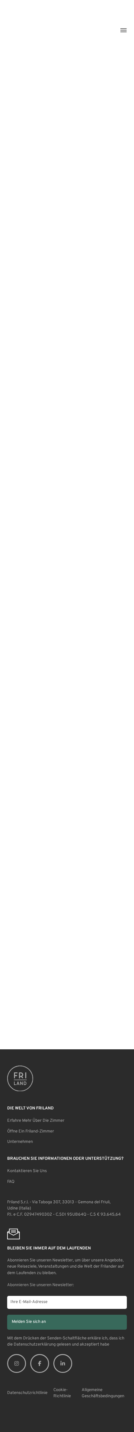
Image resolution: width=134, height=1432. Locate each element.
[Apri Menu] (123, 30)
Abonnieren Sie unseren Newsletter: (40, 1285)
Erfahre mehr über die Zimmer (35, 1120)
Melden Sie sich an (29, 1321)
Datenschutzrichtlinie (27, 1393)
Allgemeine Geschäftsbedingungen (103, 1393)
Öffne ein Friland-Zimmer (30, 1131)
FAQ (10, 1181)
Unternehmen (20, 1141)
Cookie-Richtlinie (62, 1393)
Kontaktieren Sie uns (27, 1171)
